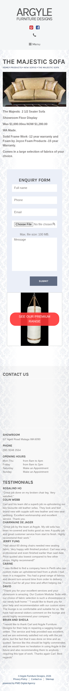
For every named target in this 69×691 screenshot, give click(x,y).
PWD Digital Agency (25, 683)
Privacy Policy (20, 679)
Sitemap (50, 679)
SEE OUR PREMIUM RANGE (34, 319)
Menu (35, 45)
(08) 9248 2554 (12, 450)
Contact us (36, 679)
